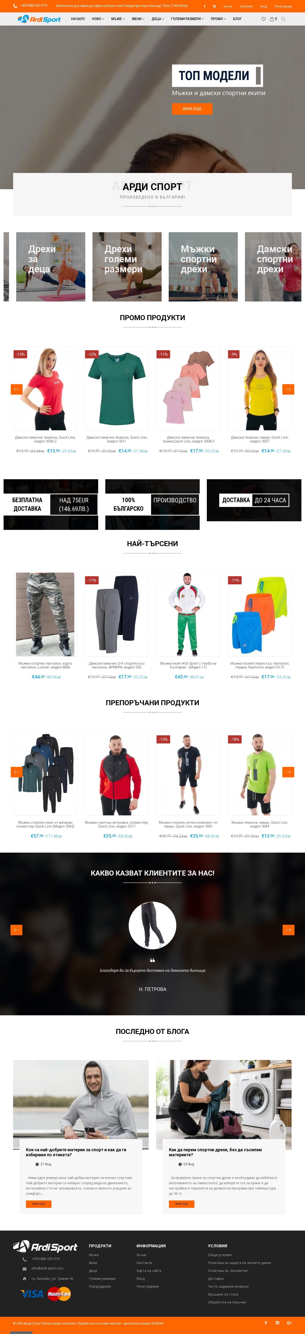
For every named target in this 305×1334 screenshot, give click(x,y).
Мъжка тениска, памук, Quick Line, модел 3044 (260, 824)
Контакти (246, 6)
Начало (78, 19)
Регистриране (148, 1287)
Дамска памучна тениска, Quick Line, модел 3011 (116, 439)
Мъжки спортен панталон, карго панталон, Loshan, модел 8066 (45, 665)
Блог (237, 19)
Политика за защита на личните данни (239, 1263)
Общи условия (220, 1255)
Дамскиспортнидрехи (262, 259)
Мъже (116, 19)
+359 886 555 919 (33, 5)
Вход (263, 6)
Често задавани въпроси (228, 1287)
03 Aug (188, 1164)
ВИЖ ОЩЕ (192, 108)
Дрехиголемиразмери (111, 259)
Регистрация (283, 6)
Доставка (216, 1279)
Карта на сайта (149, 1271)
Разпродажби (100, 1287)
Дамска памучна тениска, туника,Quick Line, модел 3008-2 (188, 439)
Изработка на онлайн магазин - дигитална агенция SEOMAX (121, 1323)
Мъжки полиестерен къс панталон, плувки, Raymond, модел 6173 (259, 665)
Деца (157, 19)
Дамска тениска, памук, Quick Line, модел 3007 (260, 439)
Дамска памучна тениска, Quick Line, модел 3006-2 (45, 439)
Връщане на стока (223, 1294)
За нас (228, 6)
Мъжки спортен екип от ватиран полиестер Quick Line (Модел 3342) (45, 824)
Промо (217, 19)
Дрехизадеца (29, 259)
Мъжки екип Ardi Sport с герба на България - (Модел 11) (188, 665)
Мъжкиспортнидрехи (186, 259)
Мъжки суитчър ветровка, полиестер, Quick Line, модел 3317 (116, 824)
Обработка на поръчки (227, 1302)
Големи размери (186, 19)
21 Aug (46, 1164)
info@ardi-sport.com (47, 1268)
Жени (137, 19)
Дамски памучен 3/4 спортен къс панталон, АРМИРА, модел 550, (117, 665)
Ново (97, 19)
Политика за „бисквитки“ (228, 1271)
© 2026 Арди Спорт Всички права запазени (44, 1323)
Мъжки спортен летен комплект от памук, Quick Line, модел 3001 (188, 824)
